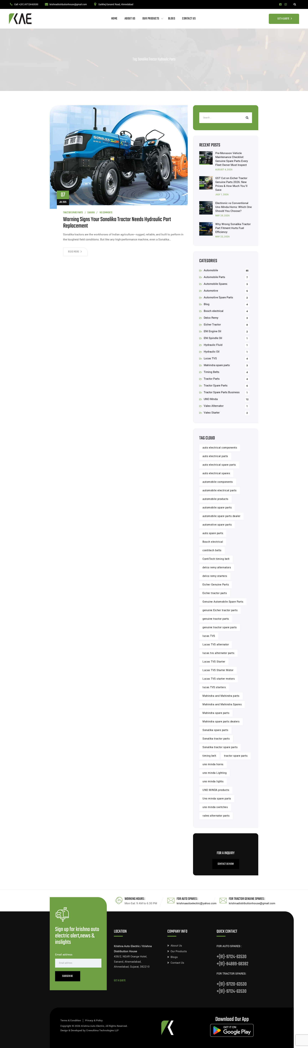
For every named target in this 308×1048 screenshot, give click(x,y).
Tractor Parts (212, 379)
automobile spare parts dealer (221, 516)
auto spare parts (212, 533)
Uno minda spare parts (216, 798)
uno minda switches (215, 807)
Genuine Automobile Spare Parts (222, 602)
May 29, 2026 (222, 215)
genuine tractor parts (215, 619)
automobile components (217, 482)
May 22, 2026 (222, 236)
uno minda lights (213, 781)
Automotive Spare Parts (218, 297)
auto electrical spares (216, 473)
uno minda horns (213, 764)
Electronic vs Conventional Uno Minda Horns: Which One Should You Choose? (233, 207)
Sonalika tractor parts (216, 739)
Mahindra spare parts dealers (221, 721)
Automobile (211, 270)
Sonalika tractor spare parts (220, 747)
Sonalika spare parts (215, 730)
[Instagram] (286, 4)
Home (114, 18)
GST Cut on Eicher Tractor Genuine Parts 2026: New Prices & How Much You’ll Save (231, 184)
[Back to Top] (300, 1042)
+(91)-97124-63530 (232, 957)
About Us (130, 18)
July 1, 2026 (222, 194)
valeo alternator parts (216, 816)
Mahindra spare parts (217, 365)
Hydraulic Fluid (213, 345)
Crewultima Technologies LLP (102, 1030)
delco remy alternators (216, 567)
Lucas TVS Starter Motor (217, 670)
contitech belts (212, 550)
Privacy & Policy (94, 1020)
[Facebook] (280, 4)
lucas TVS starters (214, 687)
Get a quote (120, 980)
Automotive (211, 291)
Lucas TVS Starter (213, 662)
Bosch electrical (213, 311)
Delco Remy (211, 318)
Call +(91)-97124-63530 (26, 4)
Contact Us (189, 18)
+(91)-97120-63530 (232, 984)
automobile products (215, 499)
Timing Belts (211, 372)
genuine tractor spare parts (219, 627)
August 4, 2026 (223, 169)
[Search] (294, 4)
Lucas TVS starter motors (218, 679)
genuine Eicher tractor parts (220, 610)
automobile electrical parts (219, 490)
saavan (91, 213)
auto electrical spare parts (219, 465)
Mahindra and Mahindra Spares (222, 704)
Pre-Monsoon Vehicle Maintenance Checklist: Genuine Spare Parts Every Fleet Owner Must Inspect (231, 159)
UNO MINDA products (215, 790)
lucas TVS (208, 636)
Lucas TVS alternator (215, 644)
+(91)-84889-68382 (232, 964)
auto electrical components (219, 448)
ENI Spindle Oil (213, 338)
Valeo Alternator (214, 406)
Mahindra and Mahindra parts (221, 696)
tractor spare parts (236, 756)
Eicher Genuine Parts (215, 585)
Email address (63, 955)
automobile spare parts (217, 507)
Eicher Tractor (212, 325)
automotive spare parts (217, 525)
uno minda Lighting (214, 773)
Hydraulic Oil (211, 352)
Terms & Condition (70, 1020)
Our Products (150, 18)
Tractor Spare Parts (73, 213)
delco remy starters (214, 576)
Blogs (171, 18)
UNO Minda (211, 399)
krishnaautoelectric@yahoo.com (196, 903)
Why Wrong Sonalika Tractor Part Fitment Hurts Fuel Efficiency (233, 228)
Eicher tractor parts (214, 593)
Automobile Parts (214, 277)
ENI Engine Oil (212, 331)
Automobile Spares (215, 284)
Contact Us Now (226, 864)
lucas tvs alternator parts (218, 653)
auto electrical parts (215, 456)
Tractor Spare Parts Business (222, 392)
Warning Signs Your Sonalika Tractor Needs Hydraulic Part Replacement (117, 222)
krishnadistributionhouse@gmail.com (68, 4)
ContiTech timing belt (216, 559)
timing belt (209, 756)
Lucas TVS (210, 358)
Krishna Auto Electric (92, 1026)
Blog (206, 304)
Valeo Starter (212, 413)
